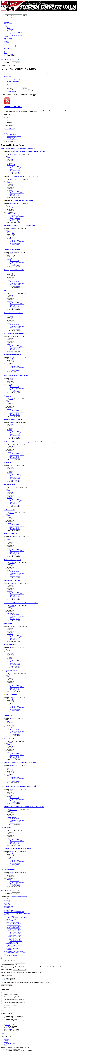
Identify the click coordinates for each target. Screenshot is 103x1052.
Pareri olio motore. (10, 739)
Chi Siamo (6, 22)
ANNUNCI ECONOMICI (11, 944)
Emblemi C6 (8, 623)
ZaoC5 (11, 399)
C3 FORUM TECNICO (13, 928)
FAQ (8, 28)
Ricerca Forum (7, 84)
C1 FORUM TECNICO (13, 922)
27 (12, 653)
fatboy (11, 697)
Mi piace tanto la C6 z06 (12, 580)
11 (10, 59)
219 (13, 233)
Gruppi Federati (8, 38)
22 (12, 231)
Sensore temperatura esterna (13, 313)
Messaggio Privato (11, 137)
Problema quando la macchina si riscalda (17, 848)
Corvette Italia (7, 1040)
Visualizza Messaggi (28, 90)
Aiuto (5, 13)
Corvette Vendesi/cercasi (13, 945)
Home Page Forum (9, 907)
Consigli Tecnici (9, 129)
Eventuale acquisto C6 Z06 (13, 419)
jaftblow (11, 357)
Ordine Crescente (10, 978)
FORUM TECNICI (9, 54)
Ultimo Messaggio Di (28, 148)
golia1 (11, 445)
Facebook (6, 42)
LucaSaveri (12, 487)
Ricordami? (8, 18)
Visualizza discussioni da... (7, 964)
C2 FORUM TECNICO (13, 925)
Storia (5, 39)
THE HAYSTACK (12, 919)
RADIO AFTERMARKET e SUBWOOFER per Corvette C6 (24, 807)
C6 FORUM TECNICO (13, 936)
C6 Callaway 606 (9, 510)
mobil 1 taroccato (11, 694)
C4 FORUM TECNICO (13, 930)
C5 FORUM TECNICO (13, 933)
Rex (10, 647)
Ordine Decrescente (11, 979)
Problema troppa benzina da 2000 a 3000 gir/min (20, 786)
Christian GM (12, 154)
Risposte (17, 148)
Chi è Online (7, 904)
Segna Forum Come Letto (13, 79)
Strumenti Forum (7, 76)
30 (12, 517)
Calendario (10, 29)
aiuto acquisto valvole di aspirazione (16, 375)
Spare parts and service (13, 948)
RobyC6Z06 (12, 583)
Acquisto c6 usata (9, 484)
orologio (8, 396)
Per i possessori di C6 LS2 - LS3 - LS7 (25, 177)
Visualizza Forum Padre (13, 81)
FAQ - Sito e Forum (12, 955)
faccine (7, 1026)
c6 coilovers (7, 462)
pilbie (10, 273)
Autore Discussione (9, 148)
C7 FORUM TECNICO (13, 939)
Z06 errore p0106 (9, 869)
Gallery (6, 36)
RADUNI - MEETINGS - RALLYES (17, 917)
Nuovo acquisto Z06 (10, 533)
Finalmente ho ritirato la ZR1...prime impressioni (20, 225)
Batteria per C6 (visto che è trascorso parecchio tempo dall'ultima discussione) (29, 442)
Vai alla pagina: (8, 62)
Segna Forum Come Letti (16, 32)
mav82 (11, 252)
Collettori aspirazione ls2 (12, 249)
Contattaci (6, 1039)
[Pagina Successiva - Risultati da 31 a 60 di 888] (13, 59)
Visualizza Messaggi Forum (14, 136)
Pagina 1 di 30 (4, 59)
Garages (6, 41)
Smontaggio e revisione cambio (14, 270)
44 (12, 746)
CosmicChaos (13, 536)
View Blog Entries (11, 139)
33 (12, 184)
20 (12, 542)
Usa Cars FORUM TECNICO (15, 942)
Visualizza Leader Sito (16, 35)
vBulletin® (10, 1049)
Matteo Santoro (13, 810)
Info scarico (8, 827)
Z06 (5, 290)
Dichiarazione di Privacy (10, 1043)
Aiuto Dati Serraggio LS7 (12, 560)
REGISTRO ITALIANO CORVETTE (14, 912)
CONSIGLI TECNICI (13, 107)
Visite (21, 148)
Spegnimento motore (11, 671)
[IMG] (10, 1028)
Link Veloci (10, 33)
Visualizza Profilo (11, 134)
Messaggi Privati (8, 901)
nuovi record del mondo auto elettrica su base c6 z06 (21, 603)
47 (12, 159)
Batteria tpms (8, 715)
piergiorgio (12, 293)
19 (12, 722)
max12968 (12, 626)
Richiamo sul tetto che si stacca (23, 200)
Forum (5, 26)
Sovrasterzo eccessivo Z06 (12, 354)
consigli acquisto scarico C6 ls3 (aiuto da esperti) (20, 762)
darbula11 (11, 378)
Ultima (16, 59)
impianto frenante (10, 644)
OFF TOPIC (7, 915)
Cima (25, 896)
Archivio (6, 1042)
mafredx (11, 228)
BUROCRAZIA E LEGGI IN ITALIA (14, 951)
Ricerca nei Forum (8, 906)
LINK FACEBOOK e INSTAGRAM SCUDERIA (17, 913)
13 (12, 678)
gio (10, 830)
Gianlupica (12, 422)
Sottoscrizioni (7, 903)
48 (12, 492)
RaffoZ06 (11, 606)
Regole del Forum (5, 1033)
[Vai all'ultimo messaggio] (19, 173)
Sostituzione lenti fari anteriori (14, 333)
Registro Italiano (8, 23)
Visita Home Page (14, 172)
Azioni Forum (10, 31)
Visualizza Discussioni (15, 90)
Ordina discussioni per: (6, 969)
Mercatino (9, 949)
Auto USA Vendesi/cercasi (14, 946)
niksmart (11, 513)
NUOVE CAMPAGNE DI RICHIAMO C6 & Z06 (29, 151)
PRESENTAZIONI (9, 910)
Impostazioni (7, 900)
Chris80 (11, 765)
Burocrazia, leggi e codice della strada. (17, 952)
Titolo (2, 148)
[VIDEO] (11, 1029)
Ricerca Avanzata (8, 48)
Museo (5, 25)
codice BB (7, 1025)
